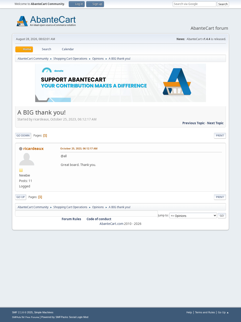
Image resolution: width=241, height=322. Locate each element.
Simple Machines (43, 312)
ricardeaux (33, 148)
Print (220, 135)
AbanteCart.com (111, 224)
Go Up (20, 197)
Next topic (215, 123)
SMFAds (16, 317)
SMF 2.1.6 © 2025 (22, 312)
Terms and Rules (205, 312)
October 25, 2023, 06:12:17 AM (78, 148)
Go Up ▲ (223, 312)
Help (189, 312)
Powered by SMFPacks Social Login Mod (64, 317)
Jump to (163, 215)
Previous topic (193, 123)
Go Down (23, 135)
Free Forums (32, 317)
